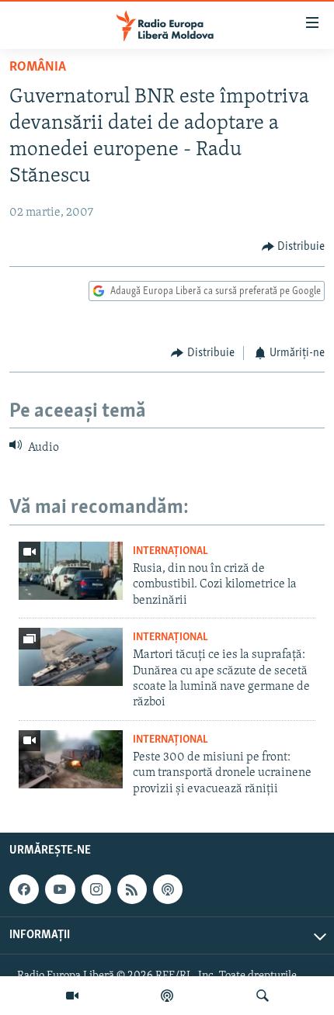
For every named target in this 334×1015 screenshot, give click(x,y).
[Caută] (262, 995)
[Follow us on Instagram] (96, 889)
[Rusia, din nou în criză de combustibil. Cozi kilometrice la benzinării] (71, 571)
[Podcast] (167, 995)
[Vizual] (72, 995)
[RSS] (132, 889)
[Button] (293, 247)
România (37, 67)
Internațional (170, 551)
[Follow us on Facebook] (24, 889)
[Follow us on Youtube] (60, 889)
